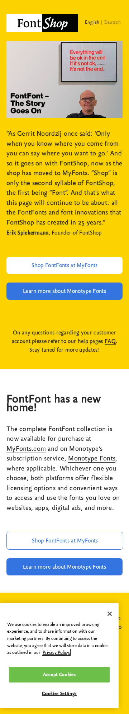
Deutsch (112, 22)
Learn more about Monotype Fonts (64, 291)
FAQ (110, 341)
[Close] (110, 614)
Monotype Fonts (91, 458)
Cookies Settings (59, 693)
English (92, 22)
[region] (59, 655)
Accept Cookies (59, 674)
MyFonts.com (26, 449)
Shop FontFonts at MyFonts (65, 265)
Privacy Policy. (56, 652)
